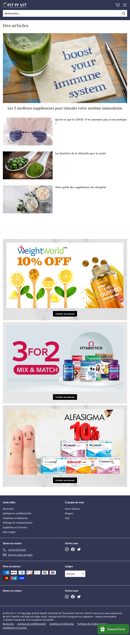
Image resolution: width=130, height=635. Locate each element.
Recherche (8, 508)
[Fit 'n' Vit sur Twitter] (79, 549)
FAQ (67, 518)
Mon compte (9, 531)
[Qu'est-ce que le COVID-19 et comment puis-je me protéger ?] (28, 132)
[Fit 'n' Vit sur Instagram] (67, 549)
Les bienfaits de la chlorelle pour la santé (80, 153)
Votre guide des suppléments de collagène (80, 187)
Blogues (69, 513)
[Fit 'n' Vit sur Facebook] (73, 549)
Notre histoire (72, 508)
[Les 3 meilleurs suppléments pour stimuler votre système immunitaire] (65, 68)
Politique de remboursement (17, 522)
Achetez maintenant (64, 314)
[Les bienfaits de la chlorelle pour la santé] (28, 165)
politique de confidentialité (17, 513)
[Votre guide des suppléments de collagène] (28, 199)
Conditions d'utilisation (15, 518)
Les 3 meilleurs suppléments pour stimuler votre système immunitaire (65, 108)
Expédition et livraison (15, 527)
